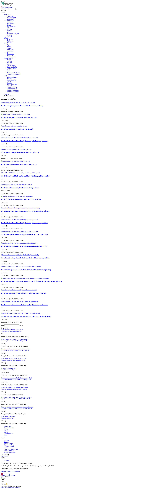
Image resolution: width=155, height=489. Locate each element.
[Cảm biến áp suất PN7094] (8, 416)
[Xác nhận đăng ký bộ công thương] (10, 471)
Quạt (8, 70)
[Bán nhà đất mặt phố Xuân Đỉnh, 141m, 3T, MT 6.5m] (15, 114)
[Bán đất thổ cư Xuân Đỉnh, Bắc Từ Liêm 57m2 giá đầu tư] (16, 184)
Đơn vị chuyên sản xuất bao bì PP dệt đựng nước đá (14, 340)
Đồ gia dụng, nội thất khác (14, 74)
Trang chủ (6, 94)
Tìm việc (9, 42)
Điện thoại (9, 22)
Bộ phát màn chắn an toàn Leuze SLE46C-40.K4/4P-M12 (15, 398)
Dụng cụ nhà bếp (11, 68)
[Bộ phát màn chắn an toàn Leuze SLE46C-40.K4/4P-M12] (16, 397)
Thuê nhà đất (10, 19)
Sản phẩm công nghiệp (13, 90)
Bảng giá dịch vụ (8, 443)
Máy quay (9, 29)
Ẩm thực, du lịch (11, 80)
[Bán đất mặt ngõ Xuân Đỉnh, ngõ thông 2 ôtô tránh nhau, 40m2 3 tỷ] (19, 290)
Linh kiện (9, 36)
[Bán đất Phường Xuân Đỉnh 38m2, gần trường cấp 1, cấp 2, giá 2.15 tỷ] (19, 137)
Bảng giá (6, 442)
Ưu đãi (5, 447)
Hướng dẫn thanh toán (9, 452)
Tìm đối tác (10, 55)
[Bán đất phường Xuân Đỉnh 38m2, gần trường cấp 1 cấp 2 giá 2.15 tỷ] (19, 243)
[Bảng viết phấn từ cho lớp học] (9, 368)
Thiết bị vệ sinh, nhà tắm (13, 72)
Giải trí (9, 81)
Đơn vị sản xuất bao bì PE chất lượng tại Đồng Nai (14, 389)
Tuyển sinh (10, 39)
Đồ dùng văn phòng (12, 88)
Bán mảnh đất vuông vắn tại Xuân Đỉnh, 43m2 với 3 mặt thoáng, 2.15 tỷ (25, 258)
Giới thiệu (6, 440)
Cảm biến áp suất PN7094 (7, 418)
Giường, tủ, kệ (11, 65)
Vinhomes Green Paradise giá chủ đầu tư (11, 331)
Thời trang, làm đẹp (12, 77)
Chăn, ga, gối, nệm (12, 67)
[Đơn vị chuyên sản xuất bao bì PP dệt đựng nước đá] (14, 339)
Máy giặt (9, 61)
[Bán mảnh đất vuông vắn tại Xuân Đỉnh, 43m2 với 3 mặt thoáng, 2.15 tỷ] (20, 255)
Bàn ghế (9, 64)
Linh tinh (9, 83)
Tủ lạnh (9, 59)
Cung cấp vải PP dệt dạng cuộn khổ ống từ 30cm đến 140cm (16, 408)
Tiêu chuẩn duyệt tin (9, 446)
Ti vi (8, 32)
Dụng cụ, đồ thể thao (12, 87)
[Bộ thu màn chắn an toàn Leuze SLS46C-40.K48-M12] (15, 349)
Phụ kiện (9, 35)
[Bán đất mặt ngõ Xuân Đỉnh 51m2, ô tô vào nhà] (14, 126)
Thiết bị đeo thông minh (13, 33)
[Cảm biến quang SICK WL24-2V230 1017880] (13, 358)
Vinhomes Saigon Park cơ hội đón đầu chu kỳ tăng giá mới (16, 379)
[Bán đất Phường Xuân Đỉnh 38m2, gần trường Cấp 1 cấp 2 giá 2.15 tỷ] (19, 219)
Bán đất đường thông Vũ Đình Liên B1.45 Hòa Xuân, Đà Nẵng (22, 106)
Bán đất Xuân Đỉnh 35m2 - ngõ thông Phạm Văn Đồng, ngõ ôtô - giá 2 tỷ (25, 176)
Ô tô (8, 45)
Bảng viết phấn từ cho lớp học (8, 369)
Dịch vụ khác (10, 54)
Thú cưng (9, 78)
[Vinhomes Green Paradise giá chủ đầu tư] (12, 329)
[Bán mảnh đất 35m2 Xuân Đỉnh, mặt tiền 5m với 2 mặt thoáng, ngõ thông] (20, 208)
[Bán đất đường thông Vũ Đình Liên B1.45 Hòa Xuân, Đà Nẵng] (18, 102)
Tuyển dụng (10, 41)
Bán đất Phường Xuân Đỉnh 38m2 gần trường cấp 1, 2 (19, 164)
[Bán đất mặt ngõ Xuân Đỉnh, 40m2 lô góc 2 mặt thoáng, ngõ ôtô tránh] (19, 301)
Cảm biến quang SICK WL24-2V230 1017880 (13, 360)
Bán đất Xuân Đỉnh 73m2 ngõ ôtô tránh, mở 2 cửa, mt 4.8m (21, 199)
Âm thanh (9, 30)
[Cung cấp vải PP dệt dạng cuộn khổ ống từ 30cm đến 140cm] (17, 407)
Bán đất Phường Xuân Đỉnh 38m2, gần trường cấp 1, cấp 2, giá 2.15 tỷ (24, 141)
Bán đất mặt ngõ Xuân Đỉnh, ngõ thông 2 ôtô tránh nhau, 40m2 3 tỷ (23, 293)
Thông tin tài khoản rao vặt (11, 449)
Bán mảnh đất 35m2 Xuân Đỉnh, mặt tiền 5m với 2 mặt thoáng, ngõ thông (25, 211)
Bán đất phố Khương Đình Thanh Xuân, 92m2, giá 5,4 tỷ (20, 152)
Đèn (8, 71)
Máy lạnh (9, 62)
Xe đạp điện (10, 49)
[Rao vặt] (7, 5)
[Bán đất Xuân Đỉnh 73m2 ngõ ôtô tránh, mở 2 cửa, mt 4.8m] (17, 196)
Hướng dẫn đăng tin (9, 450)
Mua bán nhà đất (11, 17)
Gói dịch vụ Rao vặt (8, 7)
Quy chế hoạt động (9, 445)
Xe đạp (9, 48)
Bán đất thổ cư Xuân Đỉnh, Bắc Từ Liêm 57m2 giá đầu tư (20, 188)
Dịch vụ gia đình (11, 56)
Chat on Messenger (15, 487)
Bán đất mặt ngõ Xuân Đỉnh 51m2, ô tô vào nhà (17, 129)
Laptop (9, 25)
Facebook (6, 460)
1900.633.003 (4, 456)
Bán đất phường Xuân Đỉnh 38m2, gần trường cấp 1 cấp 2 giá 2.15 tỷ (24, 246)
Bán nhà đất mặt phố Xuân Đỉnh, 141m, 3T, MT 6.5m (19, 117)
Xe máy (9, 46)
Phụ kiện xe (10, 51)
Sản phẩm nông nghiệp (13, 91)
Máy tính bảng (11, 23)
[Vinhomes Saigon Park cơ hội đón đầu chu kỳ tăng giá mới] (16, 378)
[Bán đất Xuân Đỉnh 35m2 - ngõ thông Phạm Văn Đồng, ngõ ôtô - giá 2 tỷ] (20, 173)
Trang (2, 325)
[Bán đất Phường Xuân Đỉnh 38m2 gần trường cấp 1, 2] (15, 161)
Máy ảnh (9, 28)
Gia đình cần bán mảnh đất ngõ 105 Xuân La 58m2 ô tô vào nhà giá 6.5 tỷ (26, 316)
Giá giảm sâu (10, 16)
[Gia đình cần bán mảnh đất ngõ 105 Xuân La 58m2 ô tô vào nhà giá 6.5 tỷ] (20, 313)
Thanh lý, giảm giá (12, 84)
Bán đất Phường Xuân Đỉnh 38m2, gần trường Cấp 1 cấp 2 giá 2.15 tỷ (24, 223)
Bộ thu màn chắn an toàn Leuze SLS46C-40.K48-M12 (15, 350)
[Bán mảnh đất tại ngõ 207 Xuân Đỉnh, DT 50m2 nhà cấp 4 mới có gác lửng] (21, 266)
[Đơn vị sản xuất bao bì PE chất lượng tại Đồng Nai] (14, 387)
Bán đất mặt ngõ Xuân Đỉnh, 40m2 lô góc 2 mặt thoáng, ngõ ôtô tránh (24, 305)
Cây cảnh (9, 85)
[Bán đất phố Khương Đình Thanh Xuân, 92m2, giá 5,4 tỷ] (16, 149)
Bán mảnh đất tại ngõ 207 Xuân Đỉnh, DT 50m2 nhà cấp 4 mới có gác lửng (26, 270)
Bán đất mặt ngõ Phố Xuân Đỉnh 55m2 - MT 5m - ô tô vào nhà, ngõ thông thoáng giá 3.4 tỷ (31, 281)
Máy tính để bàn (11, 26)
